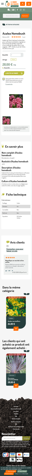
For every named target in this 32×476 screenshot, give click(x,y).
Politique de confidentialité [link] (21, 473)
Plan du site (16, 429)
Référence (4, 37)
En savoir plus (9, 84)
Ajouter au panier (12, 73)
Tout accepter (11, 471)
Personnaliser (9, 473)
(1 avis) (23, 37)
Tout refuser (22, 471)
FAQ (16, 416)
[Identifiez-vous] (22, 4)
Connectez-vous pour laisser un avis (14, 250)
